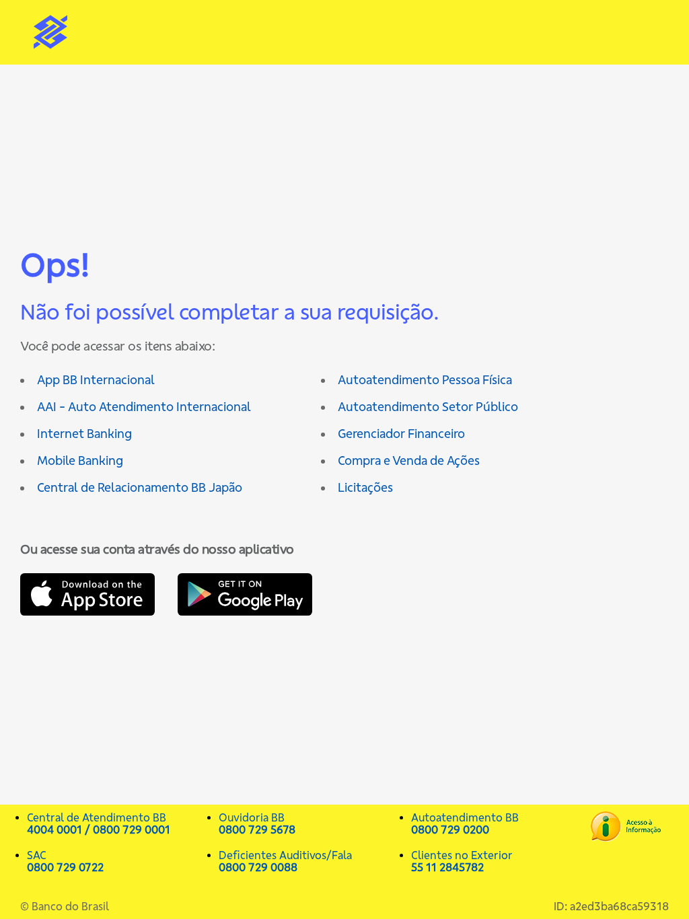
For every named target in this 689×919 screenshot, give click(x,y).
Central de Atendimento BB (98, 823)
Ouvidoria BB (257, 823)
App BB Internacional (96, 380)
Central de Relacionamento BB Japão (139, 487)
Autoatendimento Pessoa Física (425, 380)
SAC (65, 861)
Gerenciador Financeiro (401, 434)
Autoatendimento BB (465, 823)
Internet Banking (84, 434)
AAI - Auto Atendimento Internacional (144, 407)
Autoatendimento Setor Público (428, 407)
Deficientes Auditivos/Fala (285, 861)
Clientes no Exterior (462, 861)
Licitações (365, 487)
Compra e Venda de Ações (409, 460)
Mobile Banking (80, 460)
